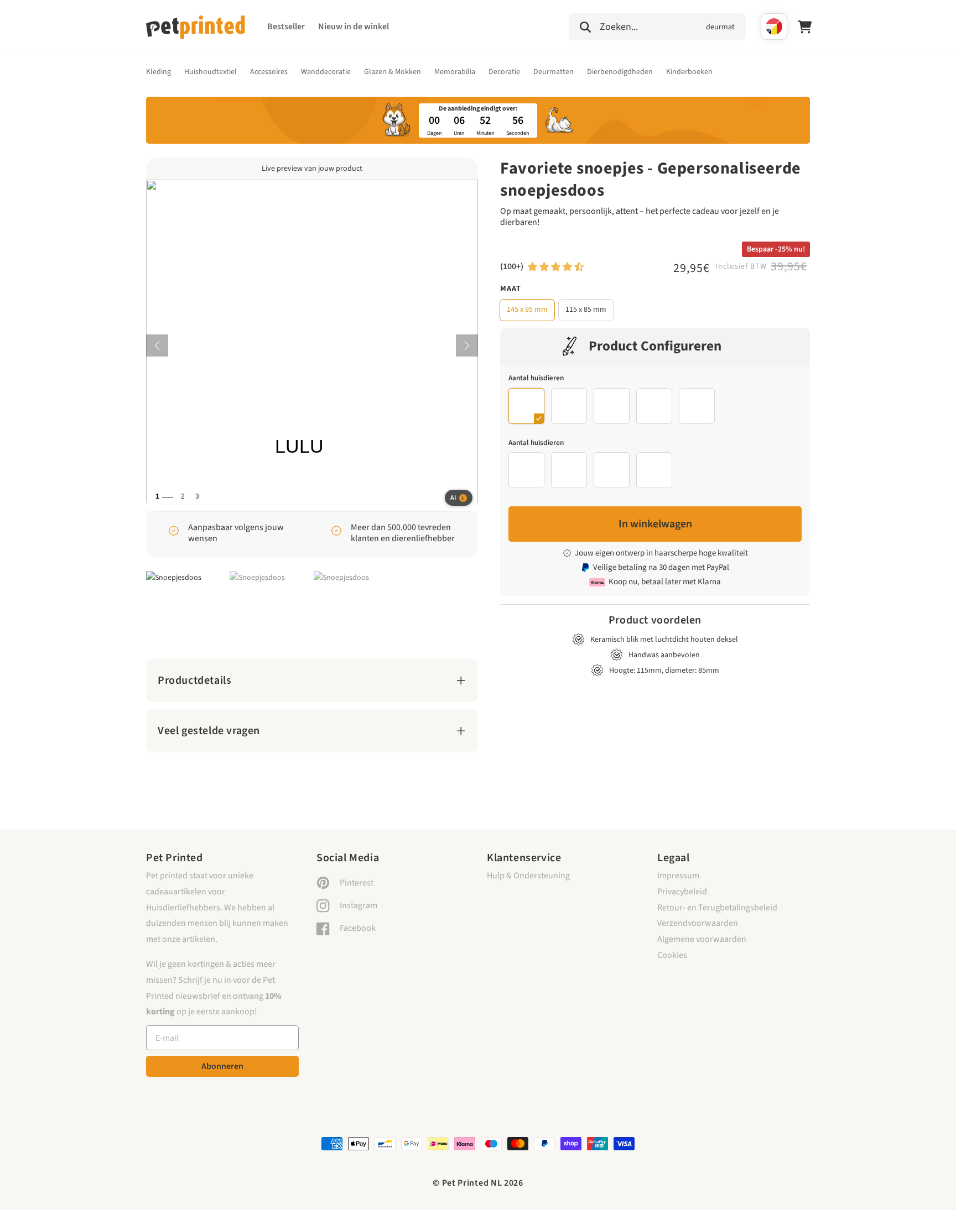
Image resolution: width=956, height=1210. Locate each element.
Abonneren (222, 1066)
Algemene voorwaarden (701, 939)
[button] (657, 25)
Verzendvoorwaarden (697, 923)
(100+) (511, 266)
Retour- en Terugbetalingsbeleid (717, 908)
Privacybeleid (682, 892)
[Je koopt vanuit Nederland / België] (774, 26)
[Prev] (157, 345)
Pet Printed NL (472, 1183)
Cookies (672, 955)
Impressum (678, 875)
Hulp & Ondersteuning (528, 875)
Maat (510, 288)
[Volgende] (467, 345)
